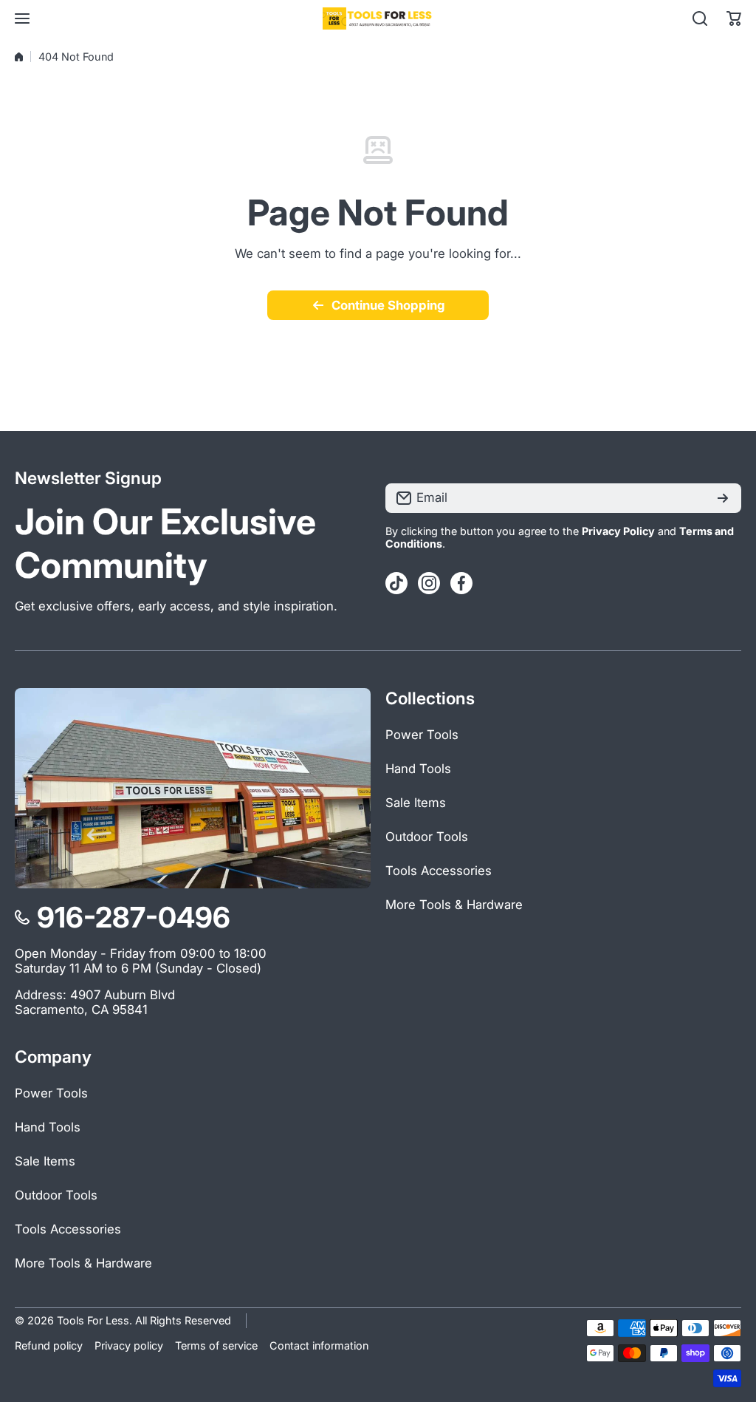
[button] (733, 18)
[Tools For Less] (378, 18)
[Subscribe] (722, 498)
